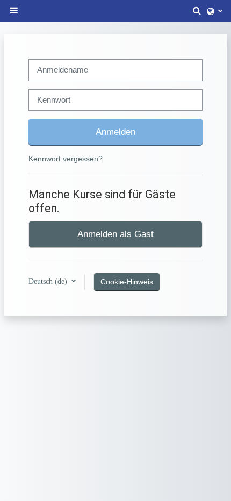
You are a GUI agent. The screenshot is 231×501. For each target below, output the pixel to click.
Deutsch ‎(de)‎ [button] (48, 281)
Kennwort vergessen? (65, 158)
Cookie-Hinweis (126, 281)
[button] (197, 11)
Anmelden (115, 131)
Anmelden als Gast (115, 233)
